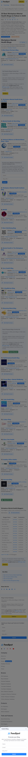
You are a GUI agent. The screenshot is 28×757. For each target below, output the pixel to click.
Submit (14, 754)
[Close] (26, 729)
